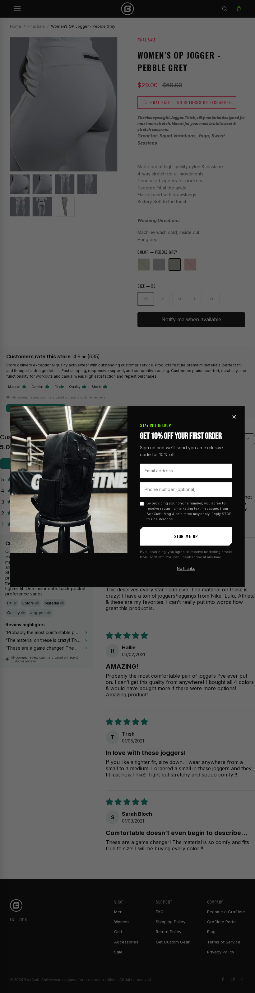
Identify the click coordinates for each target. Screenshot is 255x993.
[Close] (234, 417)
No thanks (186, 568)
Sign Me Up (186, 536)
